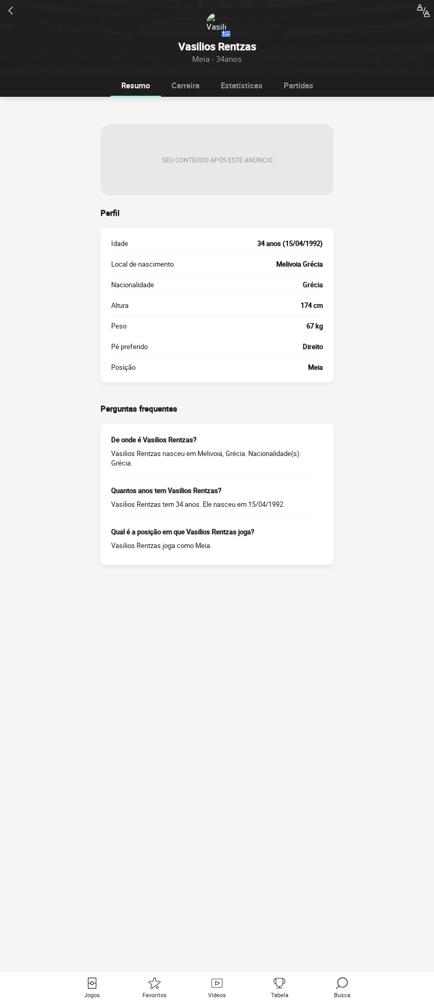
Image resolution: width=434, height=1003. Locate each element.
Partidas (298, 85)
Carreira (185, 85)
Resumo (135, 85)
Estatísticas (242, 85)
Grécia (313, 284)
